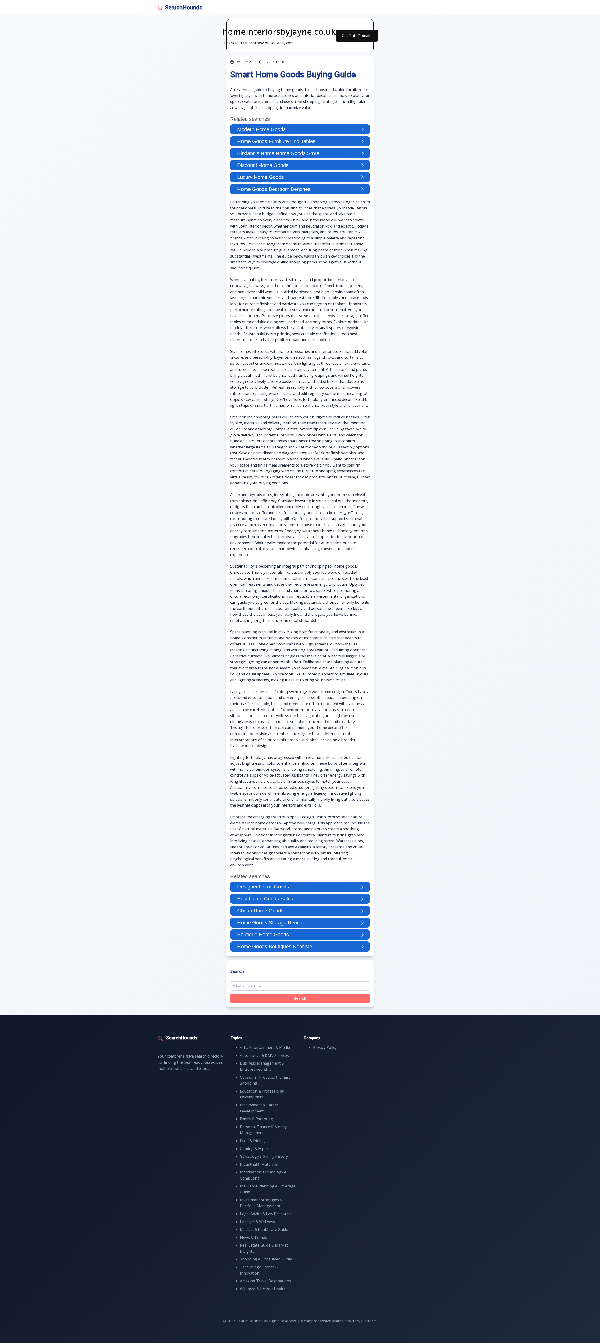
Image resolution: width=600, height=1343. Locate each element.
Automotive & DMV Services (264, 1055)
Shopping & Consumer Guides (266, 1259)
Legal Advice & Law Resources (266, 1213)
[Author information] (261, 62)
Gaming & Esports (256, 1148)
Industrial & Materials (259, 1164)
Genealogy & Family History (264, 1156)
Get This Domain (356, 35)
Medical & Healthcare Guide (264, 1229)
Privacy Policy (325, 1047)
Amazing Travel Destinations (265, 1280)
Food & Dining (252, 1140)
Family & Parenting (256, 1118)
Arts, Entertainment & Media (265, 1047)
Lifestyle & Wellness (257, 1221)
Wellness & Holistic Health (263, 1288)
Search (300, 998)
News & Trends (253, 1237)
